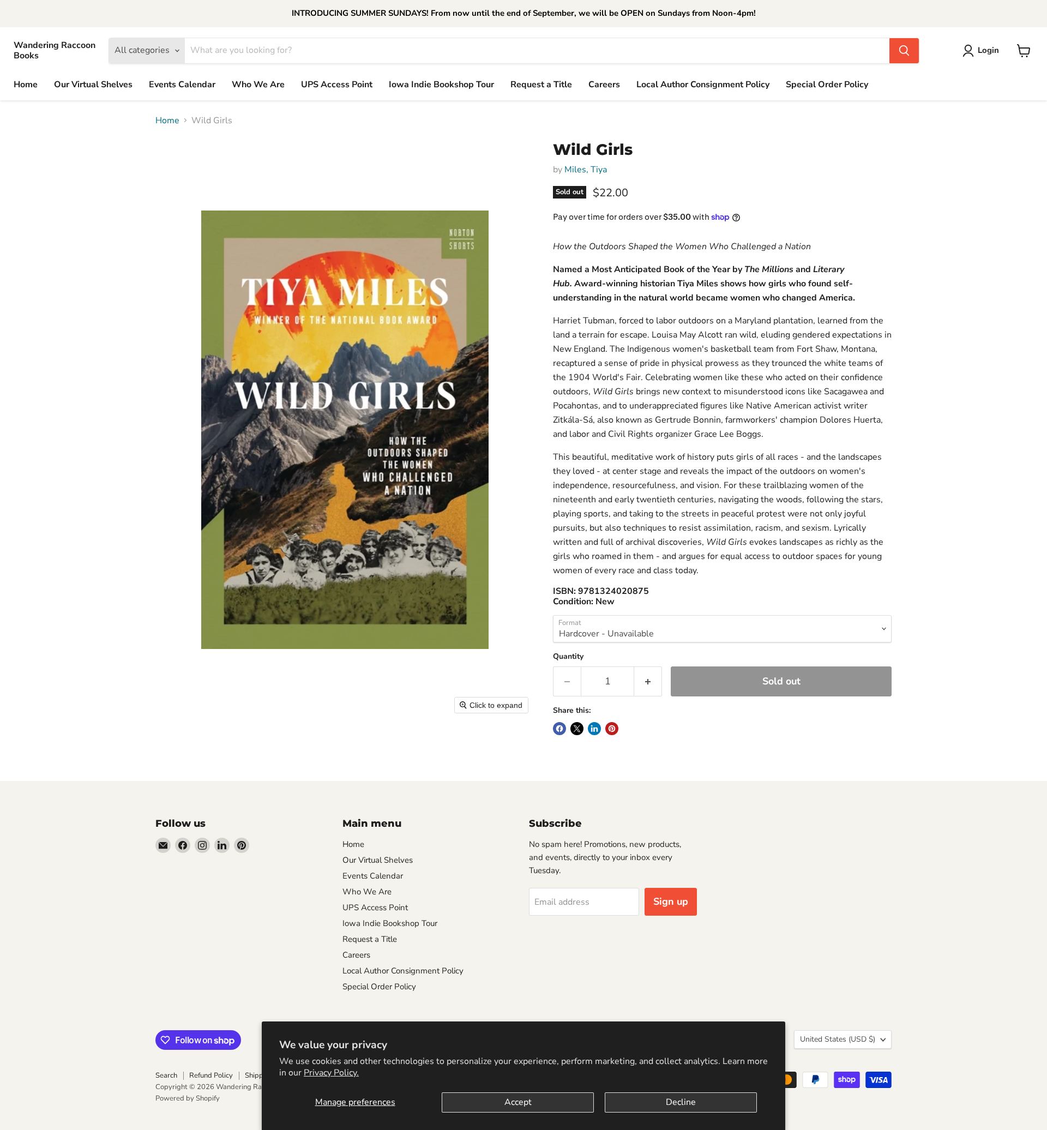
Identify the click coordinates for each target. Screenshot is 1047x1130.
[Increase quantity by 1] (648, 681)
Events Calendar (182, 85)
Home (26, 85)
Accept (518, 1102)
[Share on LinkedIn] (594, 728)
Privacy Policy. (331, 1073)
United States (837, 1039)
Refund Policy (211, 1075)
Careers (604, 85)
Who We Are (258, 85)
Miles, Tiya (585, 170)
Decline (681, 1102)
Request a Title (541, 85)
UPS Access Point (336, 85)
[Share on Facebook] (559, 728)
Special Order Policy (827, 85)
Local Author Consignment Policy (702, 85)
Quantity (568, 656)
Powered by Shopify (187, 1098)
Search (166, 1075)
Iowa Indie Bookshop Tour (441, 85)
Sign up (670, 901)
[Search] (904, 50)
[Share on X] (576, 728)
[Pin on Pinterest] (611, 728)
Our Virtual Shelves (93, 85)
